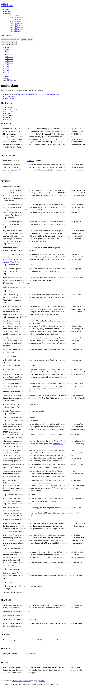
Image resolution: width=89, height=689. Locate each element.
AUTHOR (9, 119)
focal (7, 76)
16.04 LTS (16, 29)
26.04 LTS (17, 17)
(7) (31, 161)
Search (7, 9)
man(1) (7, 78)
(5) (8, 262)
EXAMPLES (10, 113)
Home (7, 47)
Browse (8, 11)
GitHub (42, 681)
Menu (3, 6)
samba (13, 96)
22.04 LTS (16, 23)
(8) (71, 239)
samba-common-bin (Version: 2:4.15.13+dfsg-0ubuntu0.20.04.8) (36, 94)
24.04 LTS (16, 21)
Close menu (9, 6)
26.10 (15, 15)
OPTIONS (9, 111)
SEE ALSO (9, 117)
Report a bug (9, 98)
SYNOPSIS (9, 108)
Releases (8, 13)
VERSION (9, 115)
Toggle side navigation (9, 42)
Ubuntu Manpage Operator (21, 681)
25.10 (15, 19)
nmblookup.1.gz (10, 80)
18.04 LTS (16, 27)
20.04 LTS (16, 25)
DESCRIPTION (11, 109)
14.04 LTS (16, 31)
